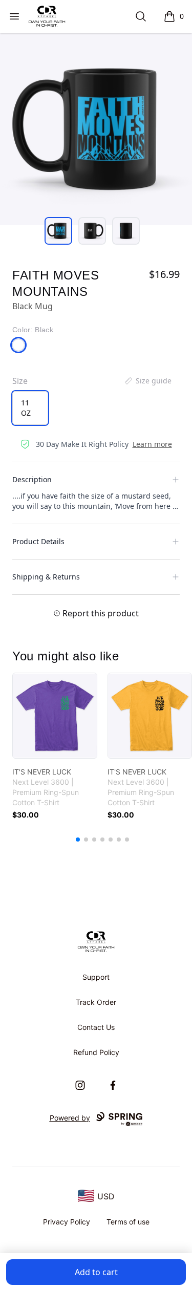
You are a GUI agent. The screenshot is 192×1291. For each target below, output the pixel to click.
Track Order (96, 1002)
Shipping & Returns (46, 577)
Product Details (38, 541)
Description (32, 479)
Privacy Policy (66, 1221)
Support (96, 977)
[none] (147, 381)
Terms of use (128, 1221)
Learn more (152, 444)
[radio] (30, 408)
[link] (55, 715)
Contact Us (96, 1027)
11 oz (26, 408)
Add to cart (96, 1272)
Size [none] (20, 380)
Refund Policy (96, 1052)
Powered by (70, 1117)
